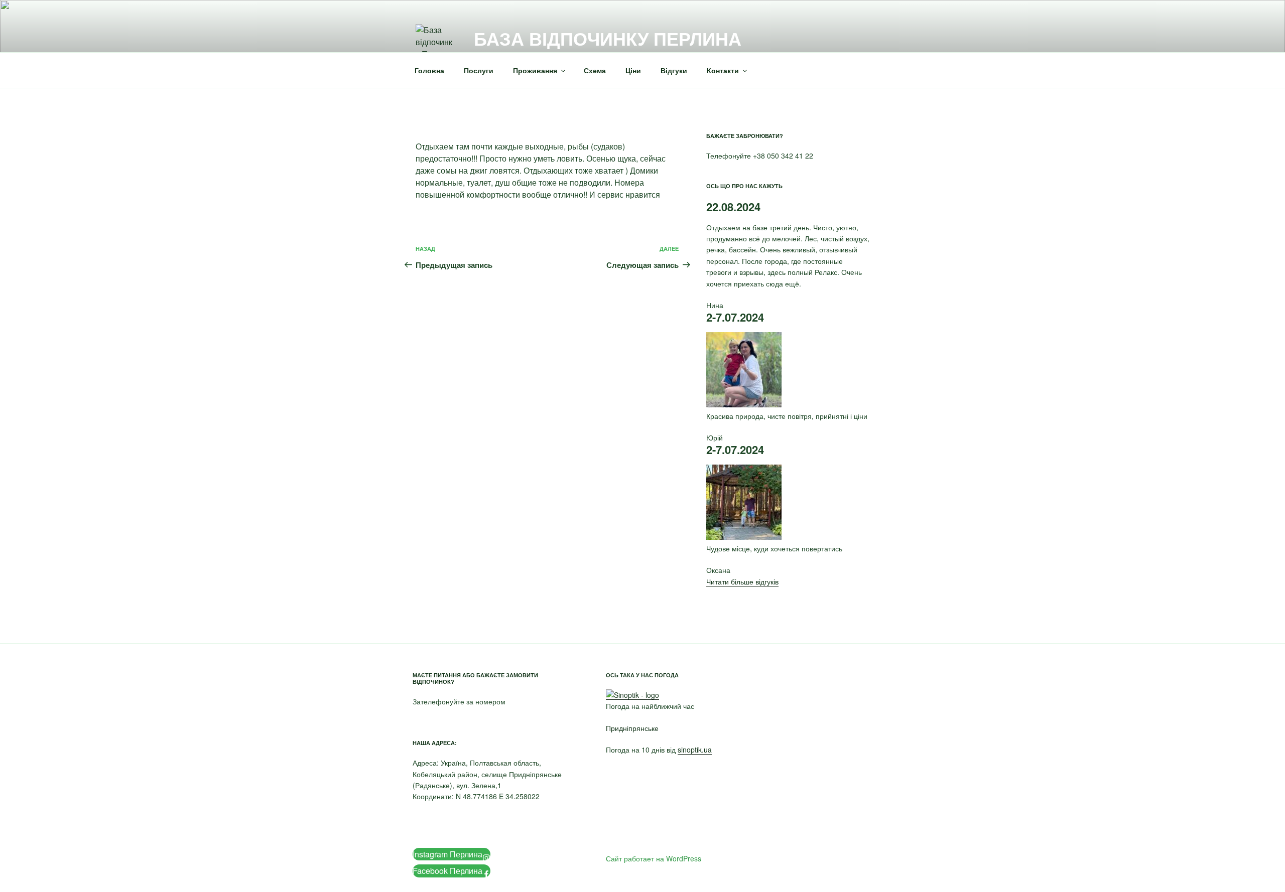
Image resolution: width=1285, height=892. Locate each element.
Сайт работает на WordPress (653, 858)
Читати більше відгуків (742, 581)
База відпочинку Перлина (607, 38)
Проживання (535, 70)
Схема (595, 70)
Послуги (478, 70)
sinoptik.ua (695, 750)
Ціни (633, 70)
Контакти (723, 70)
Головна (429, 70)
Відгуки (674, 70)
